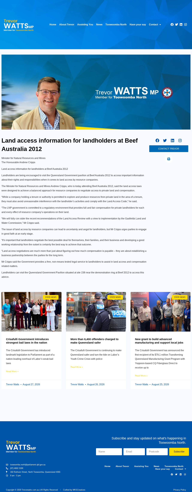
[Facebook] (172, 24)
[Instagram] (185, 24)
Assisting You (85, 24)
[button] (169, 159)
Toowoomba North (116, 24)
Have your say (138, 24)
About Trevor (66, 24)
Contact (153, 24)
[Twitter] (176, 24)
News (99, 24)
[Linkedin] (181, 24)
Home (53, 24)
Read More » (12, 371)
